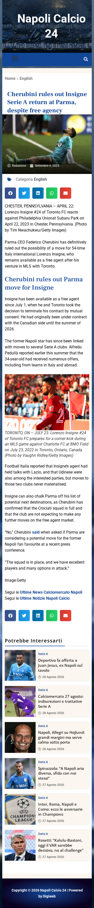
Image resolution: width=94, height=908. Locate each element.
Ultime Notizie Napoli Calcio (45, 598)
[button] (15, 58)
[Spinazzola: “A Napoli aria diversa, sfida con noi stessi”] (20, 773)
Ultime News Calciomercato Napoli (51, 592)
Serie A (43, 653)
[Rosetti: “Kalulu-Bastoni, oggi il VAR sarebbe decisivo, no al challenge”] (20, 845)
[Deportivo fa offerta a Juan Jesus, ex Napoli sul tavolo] (20, 665)
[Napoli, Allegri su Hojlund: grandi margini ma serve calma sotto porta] (20, 737)
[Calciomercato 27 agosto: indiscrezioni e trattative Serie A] (20, 701)
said (36, 532)
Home (10, 78)
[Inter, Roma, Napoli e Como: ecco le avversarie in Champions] (20, 809)
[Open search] (86, 59)
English (26, 78)
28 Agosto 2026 (53, 676)
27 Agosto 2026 (53, 784)
